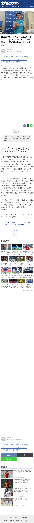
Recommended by (26, 290)
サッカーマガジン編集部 (14, 51)
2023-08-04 (10, 50)
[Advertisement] (17, 103)
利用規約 (24, 517)
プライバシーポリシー (13, 517)
